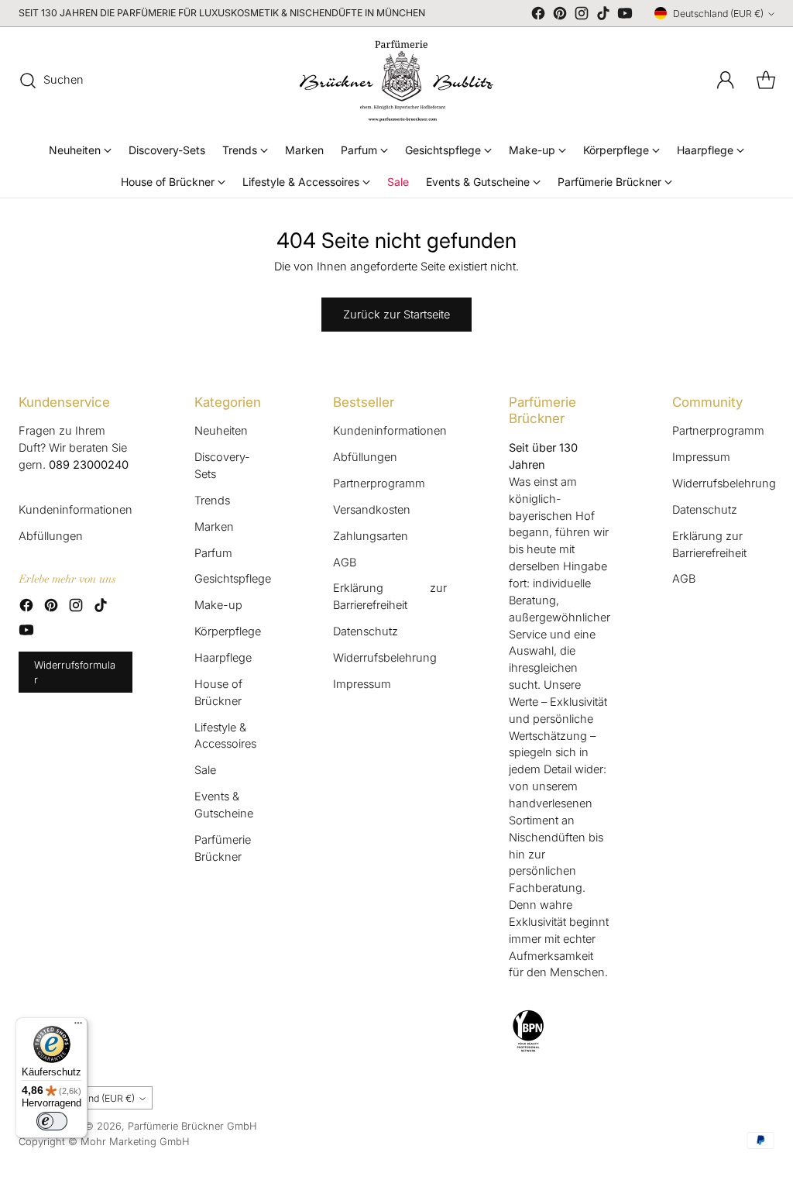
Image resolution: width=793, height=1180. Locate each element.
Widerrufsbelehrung (385, 658)
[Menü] (78, 1026)
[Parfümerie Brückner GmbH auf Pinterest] (560, 15)
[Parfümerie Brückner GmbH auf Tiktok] (603, 15)
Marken (214, 527)
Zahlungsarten (370, 536)
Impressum (362, 684)
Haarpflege (223, 658)
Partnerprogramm (379, 483)
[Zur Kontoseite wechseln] (725, 80)
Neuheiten (221, 431)
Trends (212, 500)
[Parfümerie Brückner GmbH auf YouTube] (625, 15)
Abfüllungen (51, 536)
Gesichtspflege (232, 579)
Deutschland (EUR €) (718, 13)
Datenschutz (365, 631)
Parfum (213, 553)
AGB (344, 562)
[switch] (51, 1121)
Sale (205, 770)
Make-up (218, 605)
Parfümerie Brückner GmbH (192, 1126)
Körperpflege (227, 631)
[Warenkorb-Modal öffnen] (766, 80)
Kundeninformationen (75, 510)
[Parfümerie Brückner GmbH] (396, 81)
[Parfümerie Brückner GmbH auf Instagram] (581, 15)
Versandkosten (371, 510)
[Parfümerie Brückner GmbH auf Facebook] (538, 15)
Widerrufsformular (74, 672)
